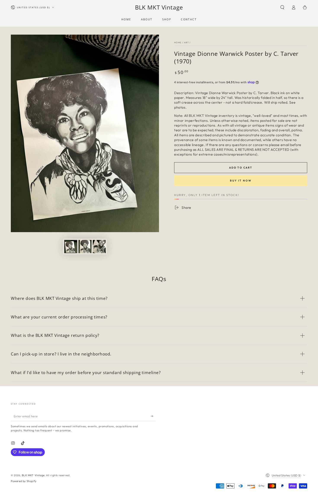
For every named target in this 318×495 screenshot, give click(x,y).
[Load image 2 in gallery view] (85, 246)
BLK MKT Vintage (33, 475)
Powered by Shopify (24, 481)
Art (186, 42)
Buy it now (241, 180)
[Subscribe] (153, 416)
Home (177, 42)
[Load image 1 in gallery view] (70, 246)
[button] (282, 7)
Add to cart (240, 167)
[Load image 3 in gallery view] (99, 246)
